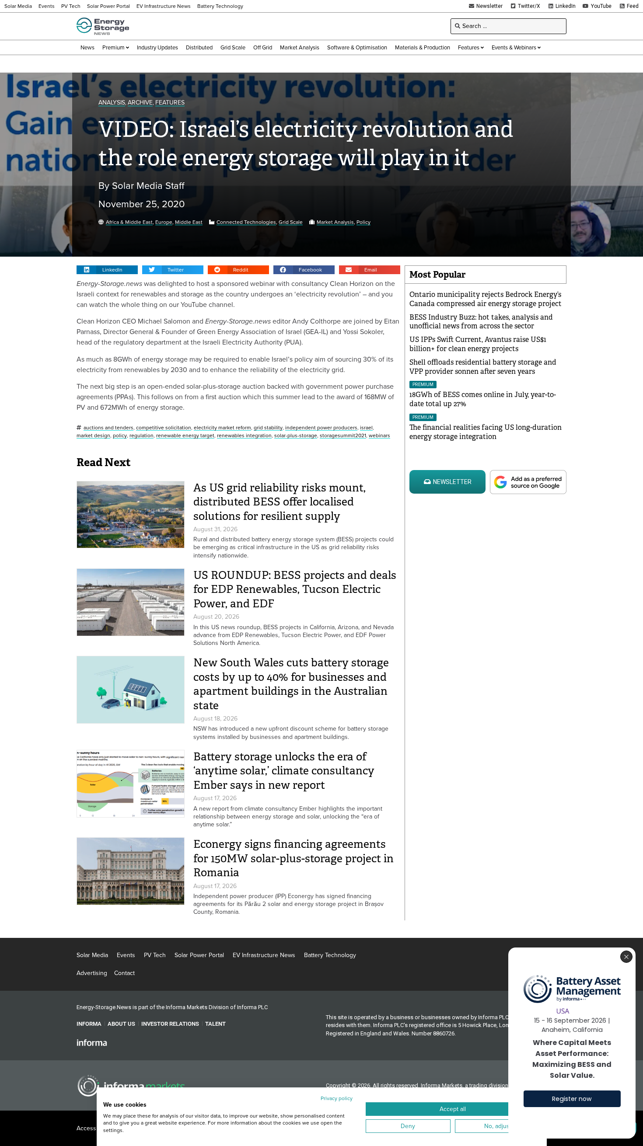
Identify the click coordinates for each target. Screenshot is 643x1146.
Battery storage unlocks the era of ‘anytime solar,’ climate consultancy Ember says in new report (283, 771)
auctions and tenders (108, 428)
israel (366, 428)
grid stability (268, 428)
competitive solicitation (163, 428)
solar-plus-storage (295, 436)
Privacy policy (337, 1098)
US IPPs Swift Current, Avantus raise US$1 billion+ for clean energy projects (477, 344)
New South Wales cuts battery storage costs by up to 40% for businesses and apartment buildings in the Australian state (291, 684)
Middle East (189, 222)
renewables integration (244, 436)
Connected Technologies (246, 222)
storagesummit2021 (343, 436)
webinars (379, 436)
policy (120, 436)
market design (93, 436)
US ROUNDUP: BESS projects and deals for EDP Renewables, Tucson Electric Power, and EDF (294, 589)
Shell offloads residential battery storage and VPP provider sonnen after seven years (482, 367)
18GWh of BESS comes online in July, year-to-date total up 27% (482, 399)
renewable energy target (185, 436)
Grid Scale (291, 222)
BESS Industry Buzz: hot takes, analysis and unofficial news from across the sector (481, 322)
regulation (141, 436)
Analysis (111, 103)
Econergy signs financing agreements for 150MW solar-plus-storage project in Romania (293, 858)
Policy (363, 222)
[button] (107, 269)
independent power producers (321, 428)
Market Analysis (335, 222)
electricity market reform (222, 428)
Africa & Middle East (129, 222)
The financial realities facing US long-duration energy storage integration (485, 432)
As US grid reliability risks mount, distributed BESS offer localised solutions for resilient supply (279, 502)
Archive (140, 103)
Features (170, 103)
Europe (163, 222)
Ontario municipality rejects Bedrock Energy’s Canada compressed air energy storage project (485, 299)
